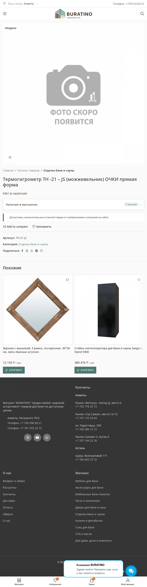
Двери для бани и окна (90, 507)
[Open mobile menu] (5, 13)
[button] (14, 370)
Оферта (8, 514)
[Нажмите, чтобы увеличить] (10, 157)
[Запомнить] (67, 280)
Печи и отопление (87, 501)
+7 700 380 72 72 (86, 429)
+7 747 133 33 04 (86, 418)
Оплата (8, 507)
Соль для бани (84, 527)
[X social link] (26, 250)
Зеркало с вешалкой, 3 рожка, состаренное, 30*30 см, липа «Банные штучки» (36, 350)
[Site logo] (73, 13)
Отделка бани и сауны (58, 170)
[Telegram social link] (36, 250)
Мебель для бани (86, 481)
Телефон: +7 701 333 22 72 (24, 428)
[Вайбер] (41, 250)
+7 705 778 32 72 (86, 406)
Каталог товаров (28, 170)
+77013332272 (135, 4)
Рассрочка (9, 487)
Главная (8, 170)
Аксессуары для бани (89, 487)
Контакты (9, 494)
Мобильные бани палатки (92, 494)
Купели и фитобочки (89, 520)
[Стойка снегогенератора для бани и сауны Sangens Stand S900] (109, 309)
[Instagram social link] (28, 437)
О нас (6, 520)
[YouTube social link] (37, 437)
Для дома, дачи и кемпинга (93, 540)
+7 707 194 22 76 (86, 440)
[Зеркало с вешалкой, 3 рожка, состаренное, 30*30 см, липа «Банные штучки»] (38, 309)
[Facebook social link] (22, 250)
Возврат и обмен (14, 481)
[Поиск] (142, 13)
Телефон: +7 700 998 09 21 (24, 423)
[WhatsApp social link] (31, 250)
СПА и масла (83, 534)
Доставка (9, 501)
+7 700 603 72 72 (86, 459)
